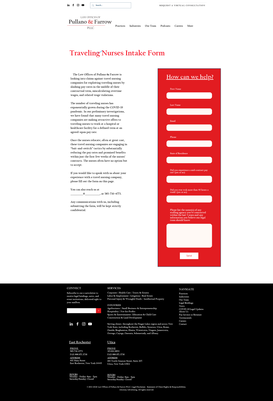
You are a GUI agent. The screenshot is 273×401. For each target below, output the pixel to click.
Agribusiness (113, 308)
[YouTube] (82, 5)
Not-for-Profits (128, 311)
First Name (175, 89)
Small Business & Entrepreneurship (139, 308)
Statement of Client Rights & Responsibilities (166, 387)
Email (173, 121)
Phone (173, 137)
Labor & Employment (118, 296)
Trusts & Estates (140, 292)
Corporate (112, 292)
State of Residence (179, 153)
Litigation (135, 296)
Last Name (175, 105)
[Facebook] (73, 5)
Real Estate (147, 296)
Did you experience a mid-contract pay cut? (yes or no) (189, 171)
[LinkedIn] (68, 5)
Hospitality (113, 311)
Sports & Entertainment (119, 314)
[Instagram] (78, 5)
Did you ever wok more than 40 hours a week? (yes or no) (189, 191)
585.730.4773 (76, 351)
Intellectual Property (154, 299)
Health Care (125, 292)
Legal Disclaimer (138, 387)
